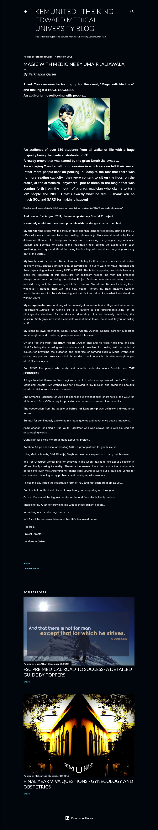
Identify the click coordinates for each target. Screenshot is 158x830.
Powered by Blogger (82, 817)
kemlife (35, 568)
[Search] (132, 10)
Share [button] (27, 563)
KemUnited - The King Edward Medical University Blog (74, 19)
